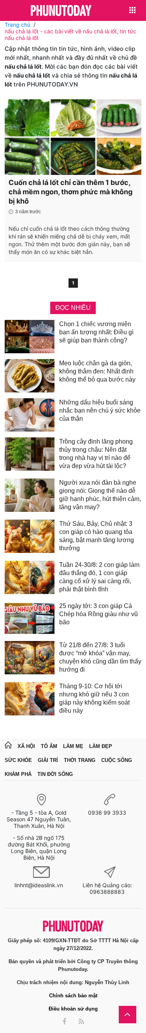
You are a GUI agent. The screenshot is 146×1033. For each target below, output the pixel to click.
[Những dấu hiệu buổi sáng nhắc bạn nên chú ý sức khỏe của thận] (30, 415)
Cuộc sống (116, 760)
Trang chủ (17, 24)
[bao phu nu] (61, 11)
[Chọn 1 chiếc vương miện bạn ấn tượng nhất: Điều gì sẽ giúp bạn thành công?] (30, 336)
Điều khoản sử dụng (73, 1009)
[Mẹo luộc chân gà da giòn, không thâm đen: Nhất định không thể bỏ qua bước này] (30, 375)
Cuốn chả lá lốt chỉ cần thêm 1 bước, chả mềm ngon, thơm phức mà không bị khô (70, 191)
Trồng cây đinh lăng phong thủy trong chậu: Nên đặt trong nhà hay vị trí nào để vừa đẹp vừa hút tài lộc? (96, 453)
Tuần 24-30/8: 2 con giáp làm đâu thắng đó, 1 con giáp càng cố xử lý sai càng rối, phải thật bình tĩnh (99, 577)
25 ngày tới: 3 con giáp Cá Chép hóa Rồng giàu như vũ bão (98, 614)
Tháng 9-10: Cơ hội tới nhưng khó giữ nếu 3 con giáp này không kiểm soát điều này (94, 698)
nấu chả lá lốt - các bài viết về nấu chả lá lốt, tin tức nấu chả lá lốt (70, 34)
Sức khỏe (18, 760)
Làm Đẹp (100, 746)
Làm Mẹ (73, 746)
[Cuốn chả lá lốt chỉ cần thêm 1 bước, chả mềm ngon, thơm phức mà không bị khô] (73, 137)
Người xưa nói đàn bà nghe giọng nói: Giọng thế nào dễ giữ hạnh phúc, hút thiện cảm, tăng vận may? (100, 494)
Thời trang (79, 760)
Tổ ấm (49, 746)
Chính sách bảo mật (73, 995)
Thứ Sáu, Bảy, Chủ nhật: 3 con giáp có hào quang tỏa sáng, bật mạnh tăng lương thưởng (96, 535)
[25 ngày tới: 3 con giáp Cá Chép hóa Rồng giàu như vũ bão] (30, 618)
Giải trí (48, 760)
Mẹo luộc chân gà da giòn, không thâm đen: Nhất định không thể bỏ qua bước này (97, 371)
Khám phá (18, 774)
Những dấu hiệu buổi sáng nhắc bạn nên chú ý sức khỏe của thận (100, 410)
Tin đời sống (55, 774)
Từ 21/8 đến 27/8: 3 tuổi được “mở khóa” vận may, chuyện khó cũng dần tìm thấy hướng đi (100, 657)
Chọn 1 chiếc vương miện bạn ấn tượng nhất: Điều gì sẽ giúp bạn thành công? (96, 332)
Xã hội (26, 746)
